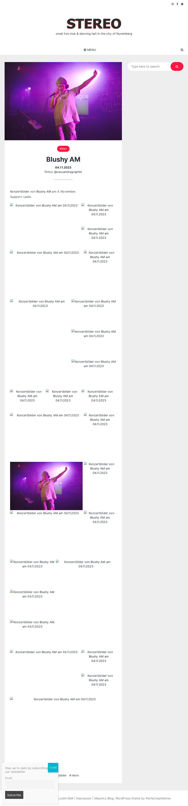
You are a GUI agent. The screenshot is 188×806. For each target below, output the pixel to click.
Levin (27, 197)
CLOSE (53, 767)
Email (8, 778)
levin (75, 775)
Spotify (182, 4)
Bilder (63, 148)
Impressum (83, 798)
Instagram (172, 4)
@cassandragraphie (68, 172)
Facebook (177, 4)
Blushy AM (43, 191)
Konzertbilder (19, 191)
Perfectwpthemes (158, 798)
